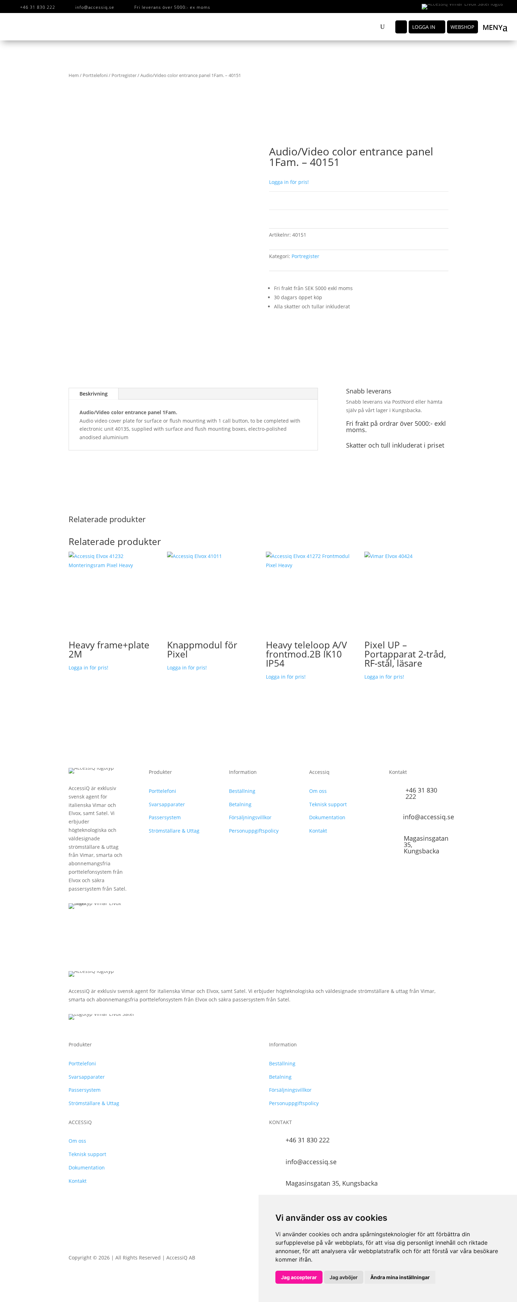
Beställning (242, 791)
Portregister (123, 75)
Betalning (240, 804)
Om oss (318, 791)
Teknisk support (328, 804)
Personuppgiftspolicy (254, 830)
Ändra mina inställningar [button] (400, 1277)
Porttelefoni (95, 75)
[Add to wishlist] (79, 157)
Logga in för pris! (289, 182)
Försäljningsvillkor (250, 817)
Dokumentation (327, 817)
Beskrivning (93, 393)
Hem (74, 75)
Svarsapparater (167, 804)
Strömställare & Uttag (174, 830)
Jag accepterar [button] (299, 1277)
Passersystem (165, 817)
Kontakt (318, 830)
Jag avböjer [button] (344, 1277)
